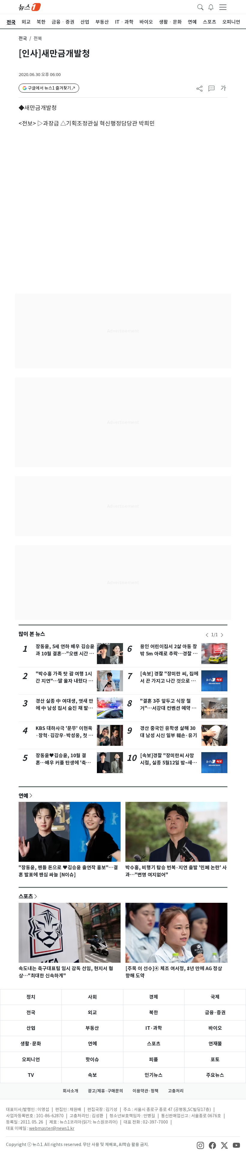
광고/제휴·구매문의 (105, 1091)
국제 (215, 997)
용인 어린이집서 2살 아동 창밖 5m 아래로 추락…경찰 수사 (168, 653)
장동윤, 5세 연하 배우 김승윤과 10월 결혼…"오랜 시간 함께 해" (65, 653)
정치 (30, 997)
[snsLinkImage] (200, 1145)
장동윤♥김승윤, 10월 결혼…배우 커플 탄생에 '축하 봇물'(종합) (63, 762)
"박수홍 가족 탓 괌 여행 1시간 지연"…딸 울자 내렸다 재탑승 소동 (64, 681)
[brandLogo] (30, 6)
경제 (153, 997)
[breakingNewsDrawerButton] (211, 6)
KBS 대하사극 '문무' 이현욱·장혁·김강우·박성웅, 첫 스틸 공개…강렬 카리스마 (64, 735)
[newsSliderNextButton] (222, 635)
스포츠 (26, 896)
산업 (30, 1028)
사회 (92, 997)
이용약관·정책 (145, 1091)
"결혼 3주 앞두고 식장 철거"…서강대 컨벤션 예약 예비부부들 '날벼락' (168, 708)
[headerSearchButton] (200, 6)
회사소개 (70, 1091)
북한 (153, 1012)
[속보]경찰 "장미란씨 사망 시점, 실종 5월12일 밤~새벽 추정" (168, 762)
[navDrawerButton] (222, 7)
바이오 (215, 1028)
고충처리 (176, 1091)
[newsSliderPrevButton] (207, 635)
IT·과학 (154, 1028)
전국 (23, 38)
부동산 (92, 1028)
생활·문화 (30, 1044)
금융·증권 (215, 1012)
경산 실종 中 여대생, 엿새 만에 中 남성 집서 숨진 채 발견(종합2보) (64, 708)
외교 (92, 1012)
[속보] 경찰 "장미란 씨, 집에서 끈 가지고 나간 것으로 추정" (169, 681)
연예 (23, 795)
